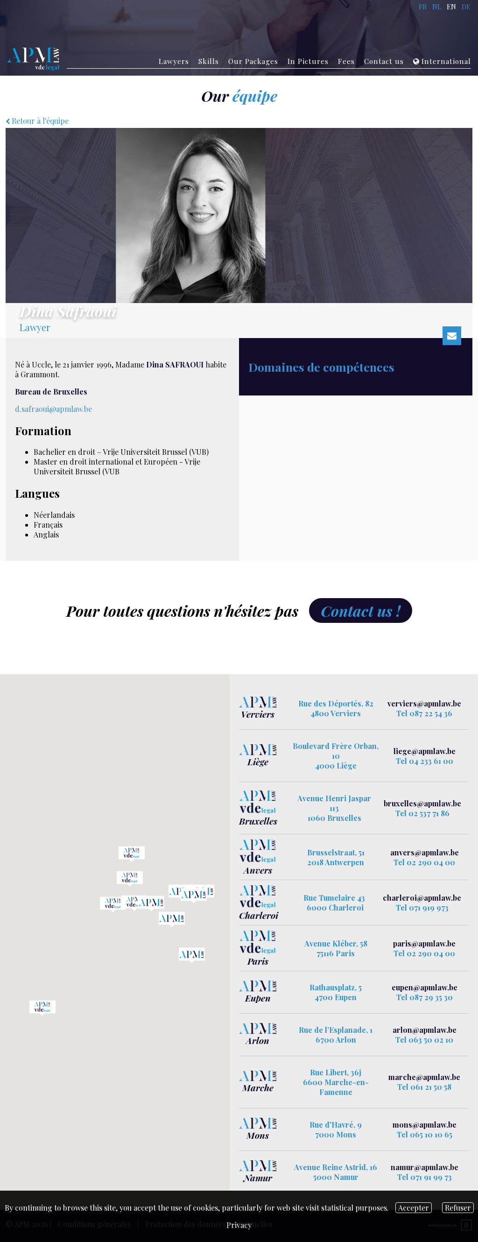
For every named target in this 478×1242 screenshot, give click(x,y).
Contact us (384, 61)
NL (436, 6)
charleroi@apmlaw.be (422, 898)
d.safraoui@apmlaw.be (53, 409)
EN (451, 6)
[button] (194, 895)
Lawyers (174, 61)
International (446, 61)
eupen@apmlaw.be (424, 987)
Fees (346, 61)
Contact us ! (361, 610)
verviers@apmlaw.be (424, 703)
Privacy (239, 1225)
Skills (208, 61)
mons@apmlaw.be (425, 1124)
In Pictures (308, 61)
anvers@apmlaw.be (424, 852)
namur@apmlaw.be (424, 1167)
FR (423, 6)
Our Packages (253, 61)
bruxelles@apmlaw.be (422, 803)
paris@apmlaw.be (424, 943)
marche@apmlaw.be (424, 1077)
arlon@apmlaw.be (425, 1030)
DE (466, 6)
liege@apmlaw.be (425, 751)
